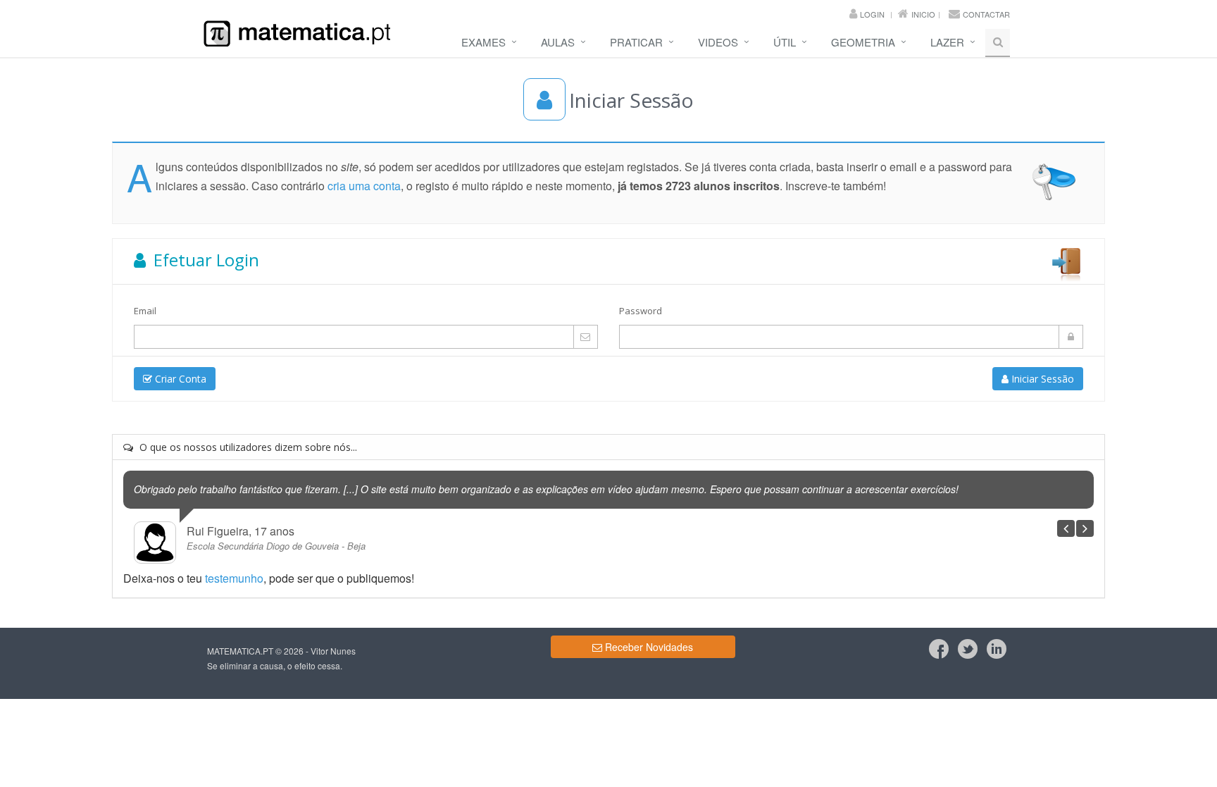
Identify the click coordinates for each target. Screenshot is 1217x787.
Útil (784, 42)
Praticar (636, 42)
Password (640, 310)
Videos (718, 42)
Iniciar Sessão (1041, 378)
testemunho (234, 578)
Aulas (558, 42)
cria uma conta (364, 186)
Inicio (923, 14)
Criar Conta (179, 378)
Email (145, 310)
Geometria (863, 42)
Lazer (947, 42)
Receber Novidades (647, 647)
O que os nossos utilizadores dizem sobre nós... (247, 447)
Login (872, 14)
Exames (483, 42)
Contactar (986, 14)
